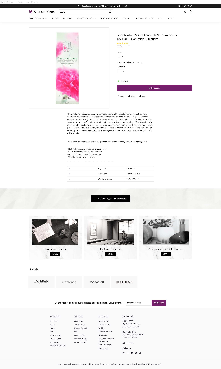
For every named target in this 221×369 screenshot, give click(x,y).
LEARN (55, 254)
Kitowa (27, 2)
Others (125, 19)
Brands (55, 19)
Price (119, 52)
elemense (13, 2)
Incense (67, 19)
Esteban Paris (35, 2)
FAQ (76, 331)
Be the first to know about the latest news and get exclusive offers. (88, 302)
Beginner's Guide (81, 328)
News (52, 328)
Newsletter (102, 335)
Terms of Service (105, 345)
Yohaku (21, 2)
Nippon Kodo (4, 2)
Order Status (103, 321)
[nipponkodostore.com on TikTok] (140, 352)
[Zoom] (69, 68)
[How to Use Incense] (55, 232)
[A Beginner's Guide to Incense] (166, 232)
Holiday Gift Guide (144, 19)
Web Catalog (55, 335)
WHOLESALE (55, 342)
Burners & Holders (86, 19)
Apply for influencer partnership (106, 339)
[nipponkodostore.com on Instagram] (124, 352)
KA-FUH (120, 46)
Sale (160, 19)
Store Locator (55, 338)
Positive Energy (109, 19)
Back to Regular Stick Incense (112, 198)
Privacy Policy (79, 342)
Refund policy (103, 324)
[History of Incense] (110, 232)
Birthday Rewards (105, 331)
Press (52, 331)
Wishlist (101, 328)
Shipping (120, 62)
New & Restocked (38, 19)
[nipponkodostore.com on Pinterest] (136, 352)
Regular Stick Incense (143, 35)
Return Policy (79, 335)
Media (52, 324)
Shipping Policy (80, 338)
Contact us (78, 321)
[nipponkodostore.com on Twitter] (132, 352)
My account (103, 348)
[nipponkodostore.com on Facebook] (128, 352)
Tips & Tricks (79, 324)
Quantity (121, 66)
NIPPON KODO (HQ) (58, 345)
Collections (128, 35)
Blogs (171, 19)
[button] (122, 43)
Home (119, 35)
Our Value (54, 321)
